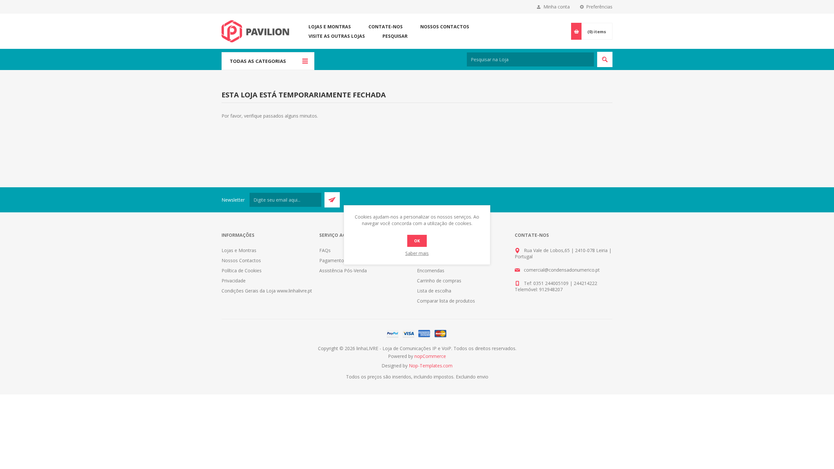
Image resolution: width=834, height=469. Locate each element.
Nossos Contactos (444, 26)
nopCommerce (430, 356)
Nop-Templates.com (431, 365)
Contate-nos (385, 26)
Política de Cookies (242, 270)
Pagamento (331, 260)
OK (417, 241)
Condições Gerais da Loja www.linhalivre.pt (267, 291)
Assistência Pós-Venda (343, 270)
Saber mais (417, 253)
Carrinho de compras (439, 280)
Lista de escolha (434, 291)
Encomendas (430, 270)
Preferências (599, 7)
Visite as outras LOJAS (337, 36)
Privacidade (234, 280)
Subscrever (332, 199)
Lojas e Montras (330, 26)
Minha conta (556, 7)
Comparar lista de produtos (446, 301)
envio (482, 377)
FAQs (325, 250)
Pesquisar (395, 36)
